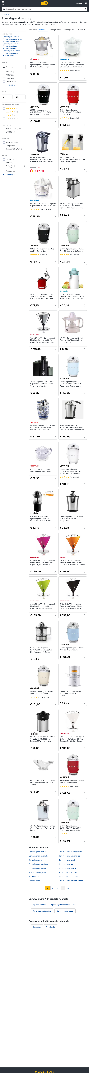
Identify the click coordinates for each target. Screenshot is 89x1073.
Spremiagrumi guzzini (10, 53)
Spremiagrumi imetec (37, 868)
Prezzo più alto (69, 30)
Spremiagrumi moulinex (11, 51)
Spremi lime (34, 876)
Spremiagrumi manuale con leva (64, 905)
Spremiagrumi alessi (65, 911)
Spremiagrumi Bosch (67, 868)
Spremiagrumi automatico (12, 44)
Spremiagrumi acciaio (42, 911)
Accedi (79, 3)
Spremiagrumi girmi (10, 48)
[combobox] (44, 9)
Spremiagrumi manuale (11, 41)
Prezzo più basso (55, 30)
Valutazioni (81, 30)
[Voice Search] (85, 9)
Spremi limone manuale (68, 876)
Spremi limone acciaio (68, 872)
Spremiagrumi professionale (13, 39)
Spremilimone (34, 881)
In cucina (6, 14)
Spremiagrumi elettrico (11, 37)
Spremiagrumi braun (10, 46)
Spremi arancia (39, 905)
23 (68, 888)
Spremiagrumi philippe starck (71, 881)
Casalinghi (50, 927)
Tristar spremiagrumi (37, 872)
